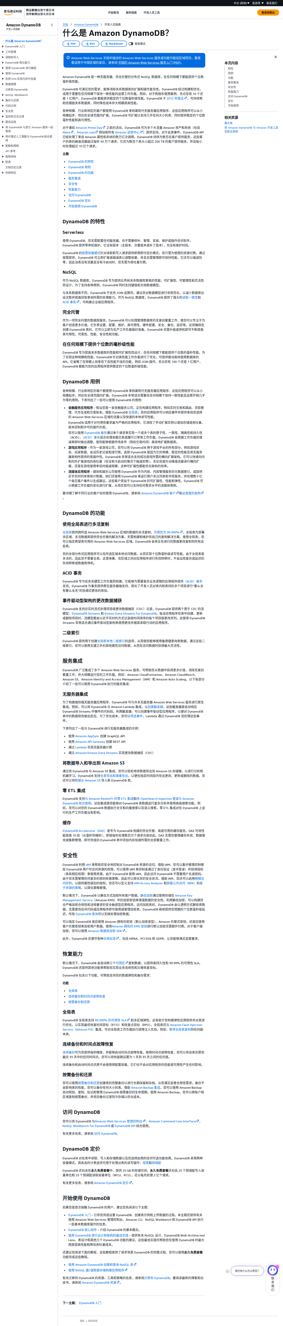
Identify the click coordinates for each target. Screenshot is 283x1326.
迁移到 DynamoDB (157, 1278)
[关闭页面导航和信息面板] (275, 57)
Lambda (81, 747)
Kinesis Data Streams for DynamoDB (130, 613)
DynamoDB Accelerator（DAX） (85, 831)
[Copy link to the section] (59, 221)
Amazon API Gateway (90, 742)
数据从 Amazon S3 (88, 780)
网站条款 (92, 1320)
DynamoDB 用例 (79, 167)
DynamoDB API (125, 1126)
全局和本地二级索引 (111, 641)
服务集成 (74, 178)
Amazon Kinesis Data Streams (96, 753)
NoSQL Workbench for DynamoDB (86, 1126)
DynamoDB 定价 (79, 200)
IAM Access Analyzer (148, 883)
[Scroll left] (105, 12)
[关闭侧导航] (52, 25)
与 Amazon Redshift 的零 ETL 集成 (109, 799)
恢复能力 (74, 189)
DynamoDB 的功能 (81, 173)
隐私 (82, 1320)
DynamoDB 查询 (87, 914)
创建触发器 (155, 707)
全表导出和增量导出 (114, 776)
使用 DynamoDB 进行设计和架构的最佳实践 (98, 1235)
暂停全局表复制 (180, 1029)
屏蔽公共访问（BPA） (182, 883)
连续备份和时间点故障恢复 (86, 996)
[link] (113, 24)
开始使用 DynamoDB (82, 206)
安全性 (73, 184)
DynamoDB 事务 (96, 433)
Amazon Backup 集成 (145, 1087)
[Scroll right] (162, 12)
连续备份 (69, 1052)
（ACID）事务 (91, 437)
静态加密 (146, 895)
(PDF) (177, 62)
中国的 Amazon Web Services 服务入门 (145, 62)
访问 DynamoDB (79, 195)
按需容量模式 (91, 253)
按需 (146, 1163)
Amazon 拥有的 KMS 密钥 (129, 926)
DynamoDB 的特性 (81, 161)
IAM (88, 865)
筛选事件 (136, 716)
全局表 (133, 412)
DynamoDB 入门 (79, 1215)
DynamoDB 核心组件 (82, 1230)
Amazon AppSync (87, 736)
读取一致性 (190, 297)
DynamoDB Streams (86, 613)
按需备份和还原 (79, 1002)
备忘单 (228, 123)
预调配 (156, 1163)
